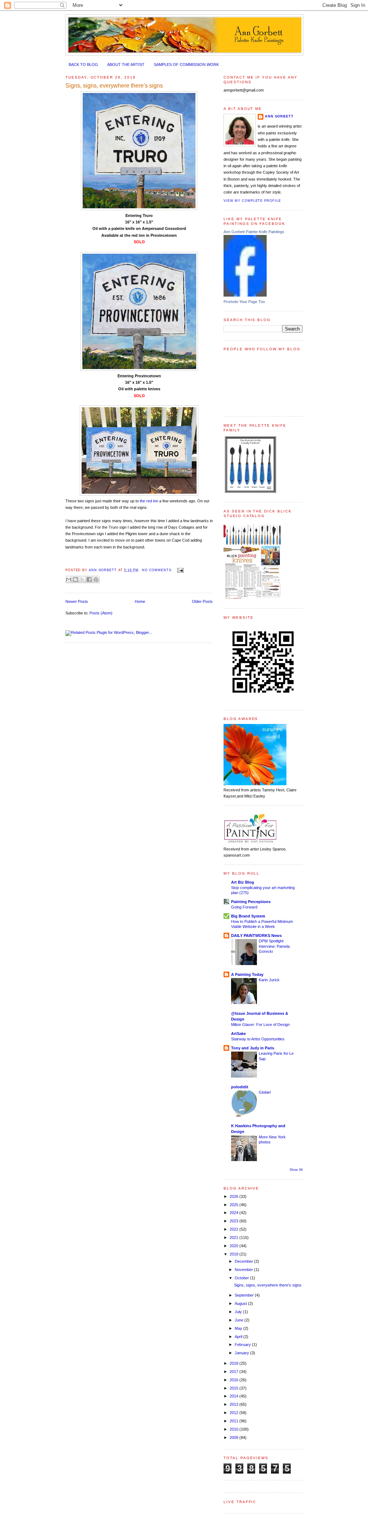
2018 (234, 1363)
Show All (296, 1170)
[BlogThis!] (75, 579)
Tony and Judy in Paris (252, 1048)
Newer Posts (76, 601)
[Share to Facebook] (89, 579)
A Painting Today (247, 974)
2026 (234, 1196)
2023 (234, 1221)
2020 (234, 1246)
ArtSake (238, 1033)
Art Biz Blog (242, 882)
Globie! (265, 1092)
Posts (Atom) (100, 613)
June (239, 1320)
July (239, 1312)
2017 (234, 1371)
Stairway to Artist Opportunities (258, 1039)
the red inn (149, 501)
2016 (234, 1380)
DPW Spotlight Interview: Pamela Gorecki (274, 946)
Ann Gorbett (279, 116)
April (239, 1336)
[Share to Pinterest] (96, 579)
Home (140, 601)
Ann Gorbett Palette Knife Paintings (254, 232)
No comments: (158, 570)
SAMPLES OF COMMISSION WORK (186, 64)
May (239, 1328)
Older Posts (202, 601)
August (241, 1303)
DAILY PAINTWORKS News (256, 935)
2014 (234, 1396)
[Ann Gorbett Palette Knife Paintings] (245, 295)
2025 (234, 1205)
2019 (234, 1254)
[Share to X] (82, 579)
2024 (234, 1212)
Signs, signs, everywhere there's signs (114, 86)
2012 (234, 1412)
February (243, 1344)
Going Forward (244, 907)
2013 (234, 1404)
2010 (234, 1429)
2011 (234, 1421)
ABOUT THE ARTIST (125, 64)
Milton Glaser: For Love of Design (260, 1024)
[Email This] (68, 579)
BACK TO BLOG (83, 64)
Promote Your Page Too (244, 301)
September (245, 1295)
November (244, 1269)
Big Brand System (248, 916)
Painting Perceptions (251, 901)
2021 (234, 1237)
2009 (234, 1437)
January (242, 1353)
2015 (234, 1388)
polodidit (239, 1087)
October (242, 1278)
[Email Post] (179, 570)
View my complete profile (252, 201)
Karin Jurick (269, 980)
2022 (234, 1229)
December (244, 1261)
